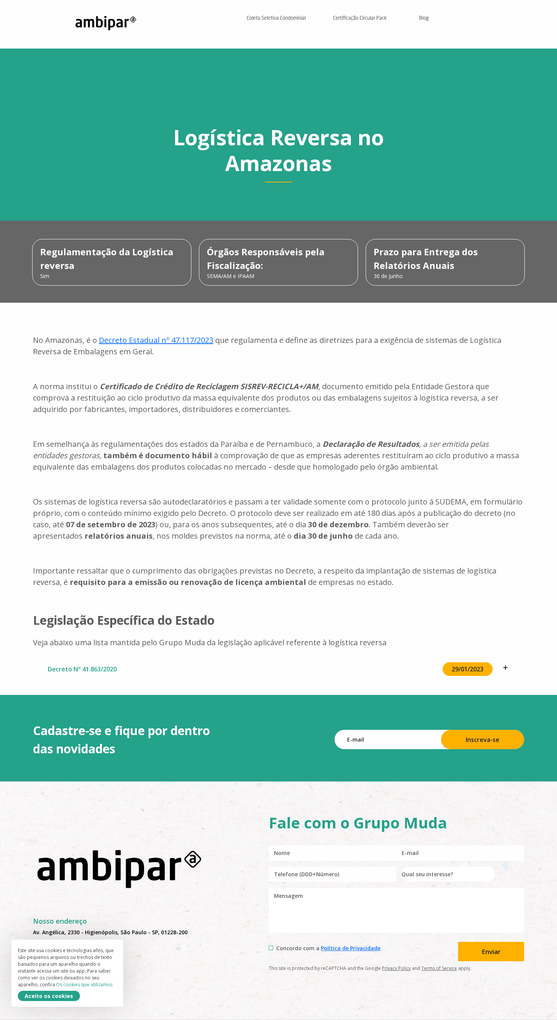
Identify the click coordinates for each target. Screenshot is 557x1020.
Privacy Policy (396, 968)
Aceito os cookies (49, 996)
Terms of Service (439, 968)
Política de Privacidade (350, 948)
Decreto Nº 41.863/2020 (265, 669)
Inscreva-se (482, 740)
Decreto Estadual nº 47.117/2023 (156, 340)
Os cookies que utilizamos (84, 984)
